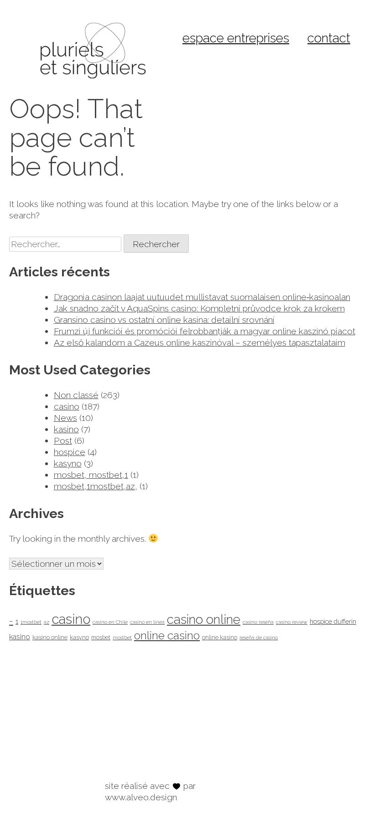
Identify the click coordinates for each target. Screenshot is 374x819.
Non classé (76, 395)
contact (328, 38)
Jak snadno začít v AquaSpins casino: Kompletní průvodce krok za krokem (199, 308)
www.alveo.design (141, 797)
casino (66, 406)
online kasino (219, 637)
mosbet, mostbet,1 (91, 475)
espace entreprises (235, 38)
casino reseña (258, 622)
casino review (291, 622)
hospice (69, 452)
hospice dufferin (333, 621)
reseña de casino (258, 637)
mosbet (100, 637)
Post (63, 440)
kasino (66, 429)
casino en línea (147, 622)
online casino (167, 635)
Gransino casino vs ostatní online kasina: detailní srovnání (164, 320)
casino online (203, 619)
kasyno (68, 463)
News (65, 418)
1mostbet (31, 622)
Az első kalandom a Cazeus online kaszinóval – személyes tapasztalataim (199, 342)
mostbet (122, 637)
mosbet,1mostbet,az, (95, 486)
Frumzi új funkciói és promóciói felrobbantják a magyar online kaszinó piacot (204, 331)
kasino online (50, 637)
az (46, 622)
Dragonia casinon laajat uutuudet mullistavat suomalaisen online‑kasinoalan (202, 297)
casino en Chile (110, 622)
